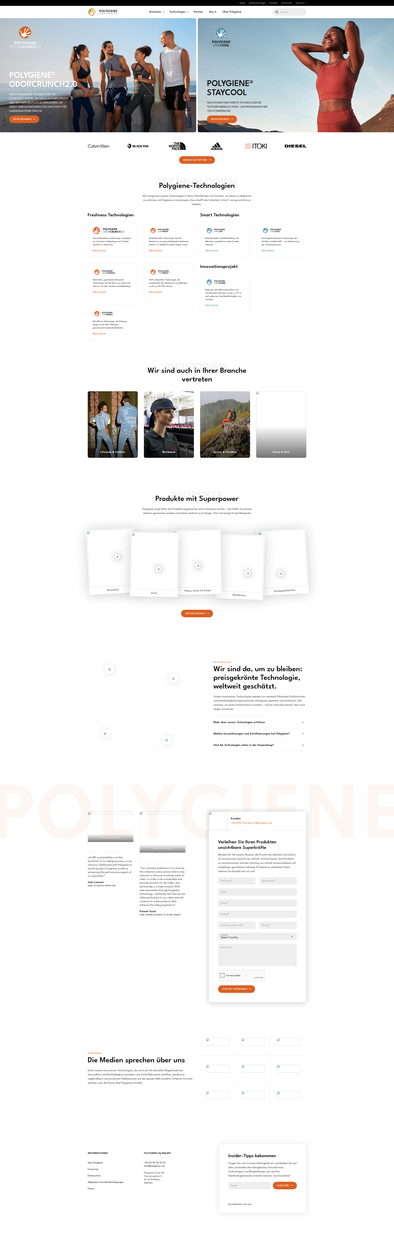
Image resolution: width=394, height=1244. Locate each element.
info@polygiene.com (261, 823)
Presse (91, 1189)
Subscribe (283, 1185)
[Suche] (277, 12)
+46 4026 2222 (239, 823)
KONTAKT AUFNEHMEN (234, 989)
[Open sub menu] (164, 12)
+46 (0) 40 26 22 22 (154, 1163)
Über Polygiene (95, 1163)
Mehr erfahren (22, 119)
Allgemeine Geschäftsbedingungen (106, 1182)
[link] (103, 12)
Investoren (93, 1169)
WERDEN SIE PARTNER (195, 160)
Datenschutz (94, 1176)
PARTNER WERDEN (195, 613)
